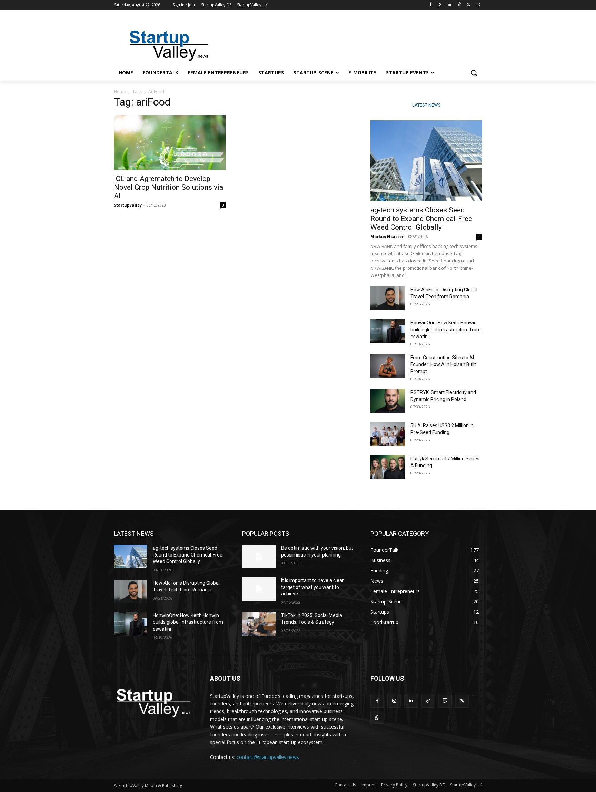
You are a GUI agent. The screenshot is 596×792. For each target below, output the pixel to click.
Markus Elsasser (387, 236)
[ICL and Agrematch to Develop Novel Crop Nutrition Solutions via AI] (170, 142)
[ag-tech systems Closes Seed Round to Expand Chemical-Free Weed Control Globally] (426, 160)
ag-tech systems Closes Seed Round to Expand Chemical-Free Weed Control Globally (421, 218)
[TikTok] (459, 5)
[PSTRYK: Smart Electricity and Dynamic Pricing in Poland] (387, 401)
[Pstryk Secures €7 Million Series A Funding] (387, 467)
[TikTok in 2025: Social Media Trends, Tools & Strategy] (259, 624)
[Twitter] (469, 5)
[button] (474, 72)
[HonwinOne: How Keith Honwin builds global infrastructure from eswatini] (387, 331)
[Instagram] (440, 5)
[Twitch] (445, 701)
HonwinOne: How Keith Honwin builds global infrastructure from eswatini (445, 329)
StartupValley (128, 205)
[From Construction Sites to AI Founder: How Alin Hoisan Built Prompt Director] (387, 366)
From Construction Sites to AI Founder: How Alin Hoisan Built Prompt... (443, 364)
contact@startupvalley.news (268, 757)
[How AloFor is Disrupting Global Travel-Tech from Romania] (387, 298)
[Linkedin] (450, 5)
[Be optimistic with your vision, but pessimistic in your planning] (259, 556)
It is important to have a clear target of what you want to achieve (312, 587)
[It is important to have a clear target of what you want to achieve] (259, 589)
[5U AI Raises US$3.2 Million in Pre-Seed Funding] (387, 434)
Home (120, 91)
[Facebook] (430, 5)
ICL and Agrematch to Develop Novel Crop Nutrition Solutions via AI (168, 187)
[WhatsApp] (478, 5)
